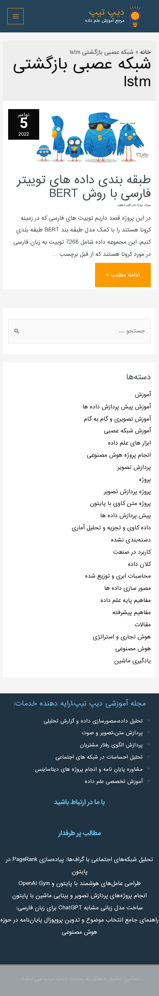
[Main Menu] (15, 16)
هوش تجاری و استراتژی (122, 637)
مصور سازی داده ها (127, 588)
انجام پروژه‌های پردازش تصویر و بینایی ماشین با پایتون (79, 896)
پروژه (145, 479)
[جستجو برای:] (79, 331)
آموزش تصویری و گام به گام (117, 419)
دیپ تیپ (106, 12)
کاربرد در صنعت (132, 552)
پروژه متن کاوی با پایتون (120, 503)
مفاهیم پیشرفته (131, 612)
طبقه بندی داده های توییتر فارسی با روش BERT (84, 187)
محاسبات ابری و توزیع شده (118, 576)
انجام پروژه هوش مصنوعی (119, 455)
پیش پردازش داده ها (125, 516)
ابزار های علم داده (129, 443)
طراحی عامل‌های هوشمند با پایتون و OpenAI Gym (79, 883)
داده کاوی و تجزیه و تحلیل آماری (111, 528)
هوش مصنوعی (133, 649)
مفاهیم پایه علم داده (126, 600)
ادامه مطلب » (123, 271)
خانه (145, 52)
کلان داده (139, 564)
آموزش (143, 395)
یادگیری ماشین (132, 661)
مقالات (143, 625)
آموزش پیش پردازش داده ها (116, 407)
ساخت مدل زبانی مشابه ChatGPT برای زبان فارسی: (79, 908)
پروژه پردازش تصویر (127, 492)
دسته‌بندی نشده (131, 540)
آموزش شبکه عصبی (127, 431)
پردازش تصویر (134, 467)
